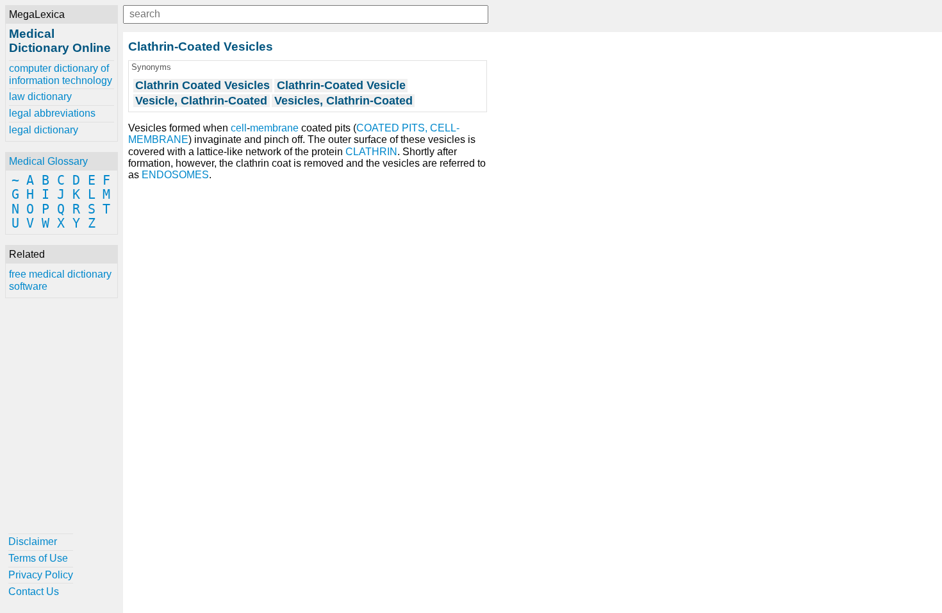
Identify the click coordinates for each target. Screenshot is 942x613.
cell (239, 127)
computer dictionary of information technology (60, 74)
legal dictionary (43, 129)
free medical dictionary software (60, 280)
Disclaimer (32, 541)
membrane (274, 127)
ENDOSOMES (175, 174)
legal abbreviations (52, 113)
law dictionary (40, 96)
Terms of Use (38, 558)
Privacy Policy (40, 574)
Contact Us (33, 591)
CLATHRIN (371, 151)
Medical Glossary (48, 161)
